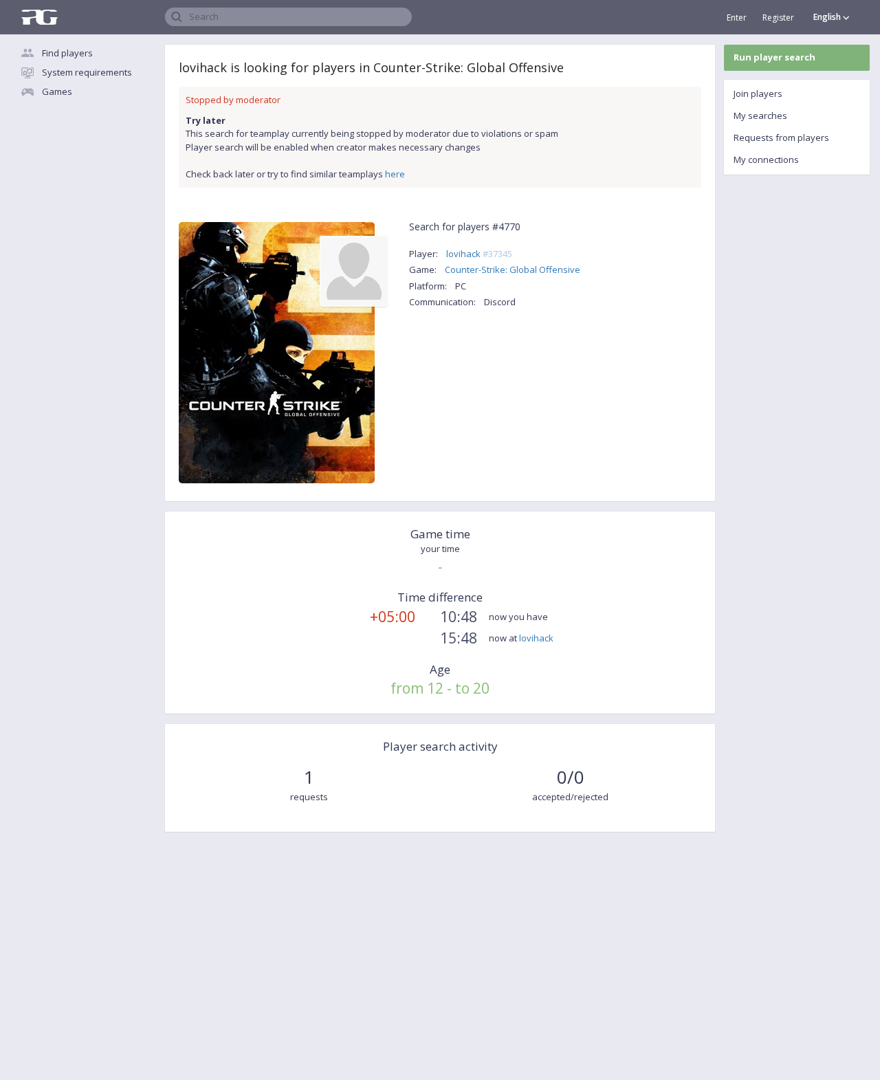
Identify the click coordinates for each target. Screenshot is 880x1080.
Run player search (774, 57)
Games (57, 91)
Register (778, 17)
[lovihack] (354, 270)
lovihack (479, 253)
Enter (737, 17)
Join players (758, 93)
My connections (766, 159)
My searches (760, 115)
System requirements (87, 72)
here (395, 174)
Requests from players (781, 137)
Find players (67, 53)
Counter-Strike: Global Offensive (512, 269)
